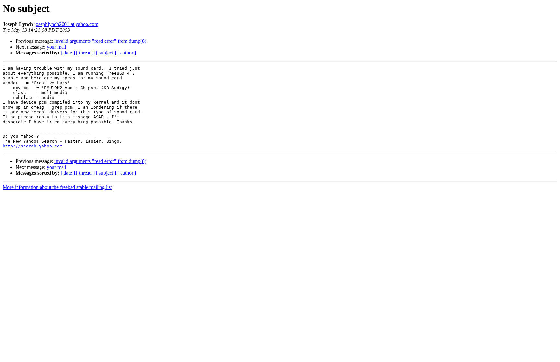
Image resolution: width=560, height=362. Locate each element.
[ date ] (68, 52)
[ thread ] (85, 52)
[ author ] (126, 52)
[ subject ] (106, 52)
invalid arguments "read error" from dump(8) (100, 41)
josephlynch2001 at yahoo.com (66, 24)
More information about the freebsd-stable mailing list (57, 187)
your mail (56, 47)
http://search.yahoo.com (32, 146)
